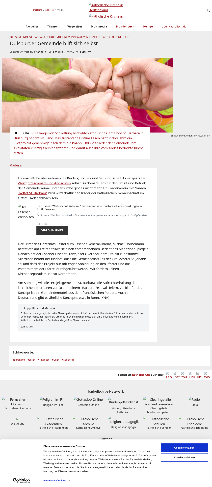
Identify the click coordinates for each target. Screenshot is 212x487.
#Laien (55, 359)
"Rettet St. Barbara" (32, 193)
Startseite (37, 9)
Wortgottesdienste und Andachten (44, 183)
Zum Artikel (27, 326)
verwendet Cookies (54, 480)
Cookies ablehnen (184, 457)
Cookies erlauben (184, 447)
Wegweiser (74, 26)
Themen (52, 26)
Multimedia (99, 26)
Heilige (148, 26)
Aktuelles (49, 9)
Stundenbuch (125, 26)
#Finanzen (44, 359)
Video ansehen (52, 230)
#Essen (31, 359)
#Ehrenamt (19, 359)
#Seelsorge (68, 359)
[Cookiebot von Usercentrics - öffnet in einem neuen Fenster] (21, 480)
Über (173, 26)
